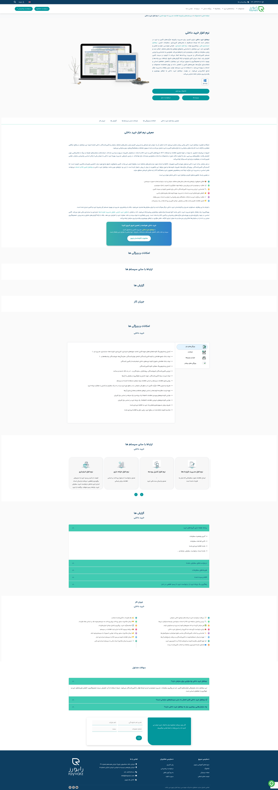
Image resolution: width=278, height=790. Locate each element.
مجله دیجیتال (204, 772)
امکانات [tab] (190, 352)
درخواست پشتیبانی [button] (24, 9)
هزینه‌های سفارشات (199, 570)
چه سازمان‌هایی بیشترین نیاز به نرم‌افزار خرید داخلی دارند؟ (185, 707)
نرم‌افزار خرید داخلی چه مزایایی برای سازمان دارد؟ (189, 681)
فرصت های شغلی (203, 776)
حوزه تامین (163, 16)
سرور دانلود (170, 776)
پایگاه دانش (207, 9)
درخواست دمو (166, 98)
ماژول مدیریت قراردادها (107, 212)
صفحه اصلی (205, 16)
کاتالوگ (206, 769)
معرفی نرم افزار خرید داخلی (170, 121)
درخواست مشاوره (42, 9)
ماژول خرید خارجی (122, 212)
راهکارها (217, 9)
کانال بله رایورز (129, 780)
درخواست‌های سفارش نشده (196, 563)
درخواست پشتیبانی (167, 769)
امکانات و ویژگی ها (149, 121)
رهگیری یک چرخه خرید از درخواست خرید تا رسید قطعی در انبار (184, 584)
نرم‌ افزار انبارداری (181, 46)
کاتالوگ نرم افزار (180, 91)
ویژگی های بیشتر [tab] (190, 363)
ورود (20, 2)
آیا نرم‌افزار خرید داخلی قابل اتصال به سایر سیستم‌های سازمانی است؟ (181, 699)
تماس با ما (189, 9)
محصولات (241, 9)
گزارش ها (113, 121)
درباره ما (197, 9)
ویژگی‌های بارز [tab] (190, 346)
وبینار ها (196, 98)
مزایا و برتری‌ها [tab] (190, 358)
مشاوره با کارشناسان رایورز (139, 238)
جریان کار (102, 121)
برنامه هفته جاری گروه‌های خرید (195, 528)
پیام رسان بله (242, 2)
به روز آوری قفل (168, 772)
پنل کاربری (170, 765)
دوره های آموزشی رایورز (201, 765)
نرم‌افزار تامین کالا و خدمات (84, 167)
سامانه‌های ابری (229, 9)
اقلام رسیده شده (200, 577)
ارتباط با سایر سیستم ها (130, 121)
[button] (136, 494)
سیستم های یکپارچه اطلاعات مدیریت (180, 16)
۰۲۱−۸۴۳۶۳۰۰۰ (256, 2)
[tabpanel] (121, 382)
